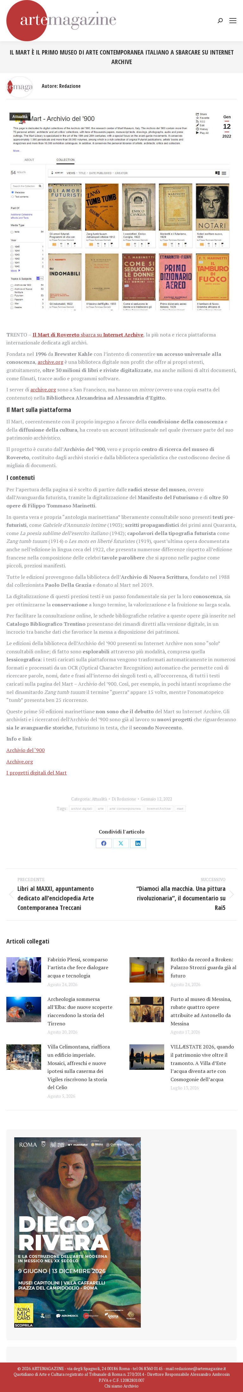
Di (124, 799)
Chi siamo (113, 1386)
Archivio (131, 1386)
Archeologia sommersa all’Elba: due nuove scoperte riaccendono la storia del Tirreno (79, 1011)
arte (101, 808)
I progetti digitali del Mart (36, 772)
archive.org (50, 361)
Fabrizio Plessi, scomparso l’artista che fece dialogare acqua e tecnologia (77, 967)
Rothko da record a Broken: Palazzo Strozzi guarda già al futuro (203, 967)
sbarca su (88, 334)
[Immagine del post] (23, 970)
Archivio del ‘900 (25, 750)
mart (180, 808)
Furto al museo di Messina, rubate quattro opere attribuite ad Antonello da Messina (201, 1011)
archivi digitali (81, 808)
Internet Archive (159, 808)
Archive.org (19, 761)
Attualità (20, 116)
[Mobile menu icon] (233, 20)
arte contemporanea (125, 808)
